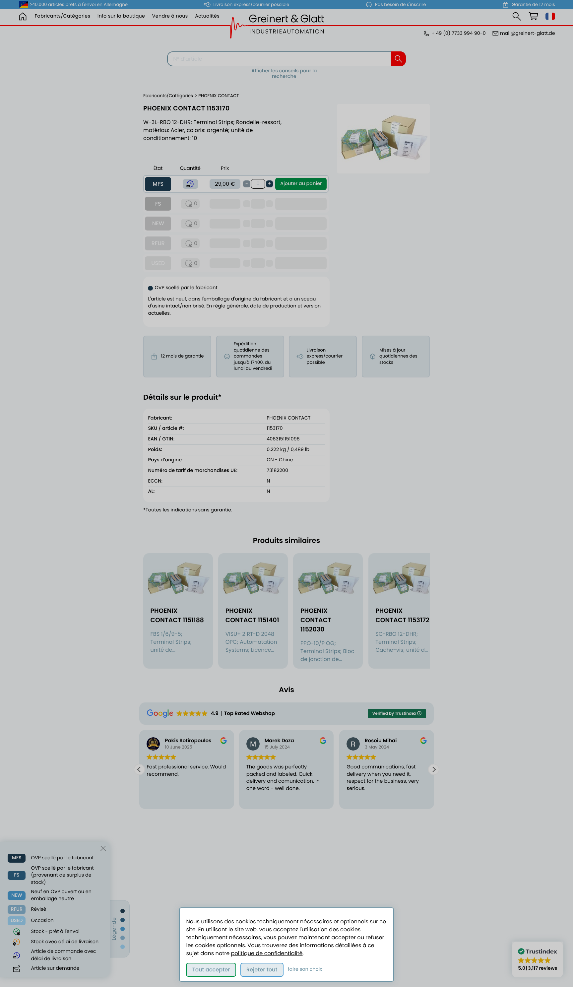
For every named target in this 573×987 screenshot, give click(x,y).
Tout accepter (211, 969)
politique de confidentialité (267, 953)
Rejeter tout (262, 969)
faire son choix (305, 969)
